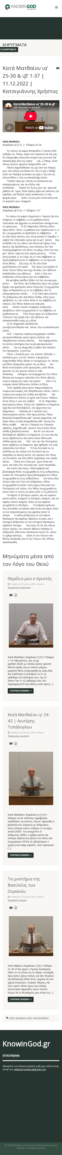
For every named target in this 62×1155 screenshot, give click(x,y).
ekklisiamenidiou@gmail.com (30, 1069)
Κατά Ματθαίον (41, 1017)
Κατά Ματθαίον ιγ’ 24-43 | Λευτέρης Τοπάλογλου (29, 721)
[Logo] (21, 7)
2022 (11, 1017)
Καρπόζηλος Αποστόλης (19, 587)
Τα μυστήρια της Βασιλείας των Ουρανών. (24, 885)
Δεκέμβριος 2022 (23, 1017)
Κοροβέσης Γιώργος (17, 900)
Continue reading (19, 691)
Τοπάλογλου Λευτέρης (18, 736)
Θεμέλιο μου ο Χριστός (30, 578)
